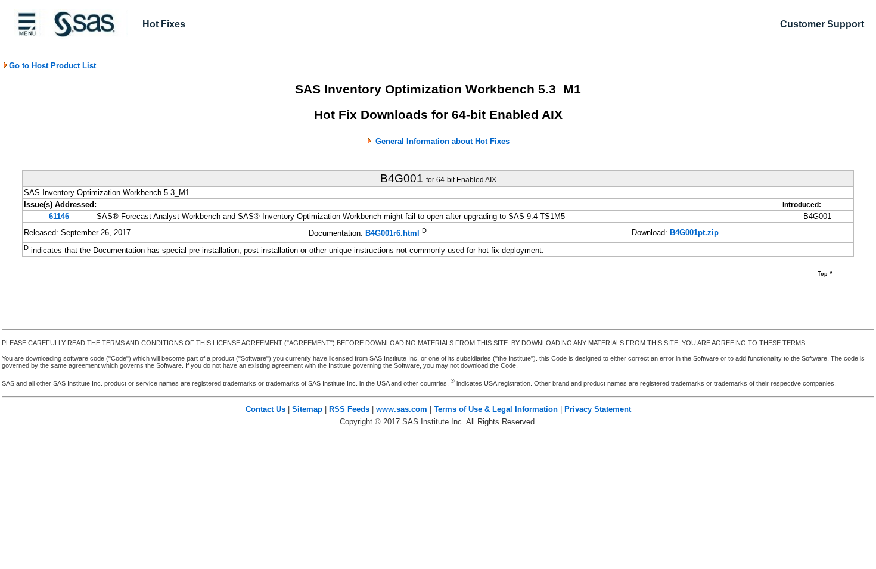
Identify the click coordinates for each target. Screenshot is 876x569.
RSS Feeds (349, 409)
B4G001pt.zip (694, 232)
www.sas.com (401, 409)
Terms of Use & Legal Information (496, 409)
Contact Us (265, 409)
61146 (59, 216)
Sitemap (307, 409)
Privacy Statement (597, 409)
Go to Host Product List (52, 65)
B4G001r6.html (392, 233)
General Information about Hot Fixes (442, 141)
